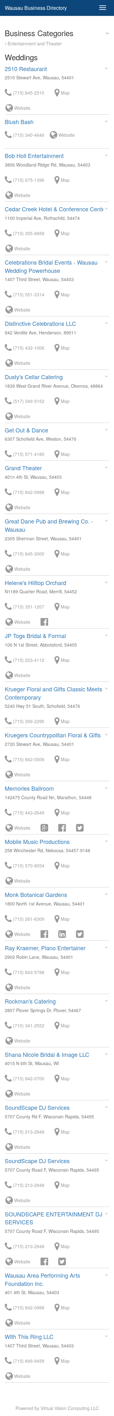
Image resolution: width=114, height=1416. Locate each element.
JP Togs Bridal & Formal (35, 635)
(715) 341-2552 (28, 1025)
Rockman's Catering (30, 1001)
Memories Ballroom (29, 788)
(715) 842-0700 (28, 1078)
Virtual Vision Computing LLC (70, 1408)
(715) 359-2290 (28, 721)
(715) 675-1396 (28, 180)
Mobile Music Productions (37, 841)
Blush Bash (19, 121)
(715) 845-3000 (28, 553)
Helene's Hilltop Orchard (35, 582)
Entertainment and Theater (34, 43)
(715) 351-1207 (28, 606)
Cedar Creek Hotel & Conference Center (56, 209)
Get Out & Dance (26, 430)
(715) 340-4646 (28, 135)
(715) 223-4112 (28, 660)
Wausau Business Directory (36, 7)
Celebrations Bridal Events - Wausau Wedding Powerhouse (51, 266)
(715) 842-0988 (28, 492)
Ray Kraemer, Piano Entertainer (45, 948)
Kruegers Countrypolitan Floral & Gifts (53, 735)
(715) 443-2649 (28, 812)
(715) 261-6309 (28, 919)
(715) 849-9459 (28, 1361)
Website (21, 108)
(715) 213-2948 (28, 1132)
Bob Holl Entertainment (34, 155)
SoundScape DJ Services (37, 1107)
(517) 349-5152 (28, 401)
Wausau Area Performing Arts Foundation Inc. (42, 1279)
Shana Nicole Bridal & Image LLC (47, 1054)
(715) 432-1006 (28, 348)
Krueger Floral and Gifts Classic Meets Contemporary (53, 693)
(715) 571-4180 (28, 454)
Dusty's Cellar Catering (34, 376)
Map (65, 92)
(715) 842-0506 (28, 759)
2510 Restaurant (26, 68)
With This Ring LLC (29, 1336)
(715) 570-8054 (28, 865)
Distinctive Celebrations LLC (40, 323)
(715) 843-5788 (28, 972)
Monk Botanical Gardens (36, 894)
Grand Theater (23, 468)
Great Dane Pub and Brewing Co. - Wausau (49, 525)
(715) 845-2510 (28, 92)
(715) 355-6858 (28, 233)
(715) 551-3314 (28, 294)
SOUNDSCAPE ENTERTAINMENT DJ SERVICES (53, 1218)
